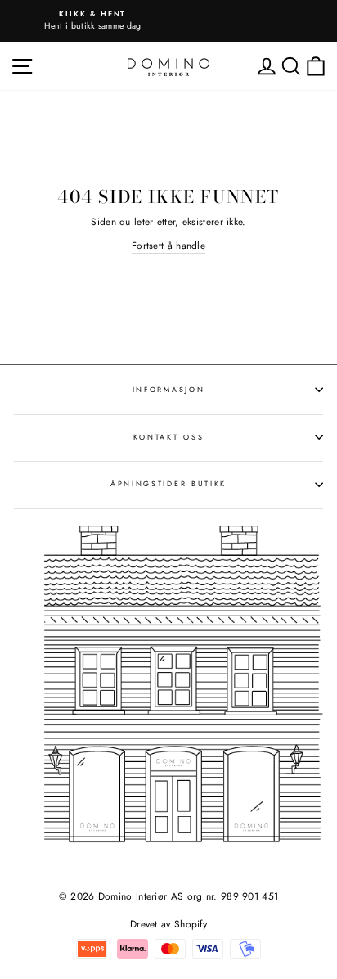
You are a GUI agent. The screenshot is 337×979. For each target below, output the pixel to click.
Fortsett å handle (168, 245)
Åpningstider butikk (168, 483)
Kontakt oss (168, 436)
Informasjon (168, 389)
